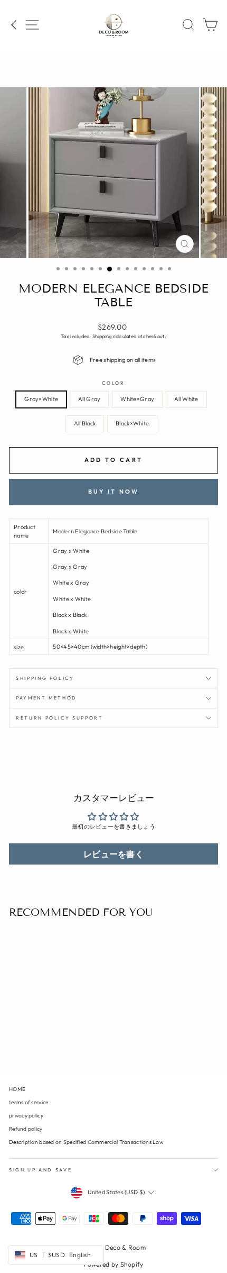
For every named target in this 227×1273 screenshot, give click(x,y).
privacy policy (26, 1115)
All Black (85, 423)
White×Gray (137, 399)
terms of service (28, 1102)
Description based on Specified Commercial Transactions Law (86, 1142)
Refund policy (26, 1128)
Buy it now (113, 491)
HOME (17, 1089)
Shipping (101, 336)
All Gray (89, 399)
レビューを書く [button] (113, 854)
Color (113, 383)
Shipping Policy (45, 678)
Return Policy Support (59, 718)
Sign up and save (40, 1169)
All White (186, 399)
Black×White (132, 423)
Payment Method (46, 698)
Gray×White (41, 399)
